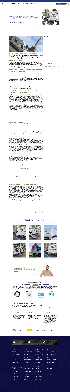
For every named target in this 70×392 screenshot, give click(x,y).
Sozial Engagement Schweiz (51, 349)
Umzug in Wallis (49, 374)
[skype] (42, 212)
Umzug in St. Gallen (50, 366)
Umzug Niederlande (15, 379)
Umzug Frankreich (14, 374)
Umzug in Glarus (26, 379)
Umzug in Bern (26, 374)
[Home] (5, 3)
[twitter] (37, 212)
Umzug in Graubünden (38, 366)
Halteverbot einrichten (38, 359)
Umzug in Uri (49, 371)
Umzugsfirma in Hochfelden (49, 40)
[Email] (36, 389)
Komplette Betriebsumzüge (28, 351)
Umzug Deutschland (15, 371)
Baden (46, 66)
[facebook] (35, 212)
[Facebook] (33, 389)
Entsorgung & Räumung (18, 256)
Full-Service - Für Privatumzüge (17, 238)
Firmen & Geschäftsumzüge (28, 349)
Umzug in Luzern (37, 369)
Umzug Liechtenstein (15, 376)
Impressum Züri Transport (50, 362)
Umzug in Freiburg (26, 376)
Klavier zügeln (26, 362)
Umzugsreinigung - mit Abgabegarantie (34, 238)
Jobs (48, 352)
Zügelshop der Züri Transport (51, 359)
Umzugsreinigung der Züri (39, 354)
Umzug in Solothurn (38, 379)
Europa (14, 19)
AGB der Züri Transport (50, 357)
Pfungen (58, 66)
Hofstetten (46, 68)
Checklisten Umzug (38, 362)
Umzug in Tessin (49, 368)
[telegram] (41, 212)
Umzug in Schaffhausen (38, 376)
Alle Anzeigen (46, 307)
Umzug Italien (14, 373)
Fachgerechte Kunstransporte (28, 352)
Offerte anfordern (12, 22)
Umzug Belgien (14, 368)
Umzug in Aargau (26, 366)
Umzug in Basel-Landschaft (27, 371)
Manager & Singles (14, 351)
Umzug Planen (14, 359)
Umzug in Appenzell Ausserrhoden (28, 368)
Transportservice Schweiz (27, 359)
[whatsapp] (39, 212)
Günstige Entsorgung (38, 357)
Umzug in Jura (37, 368)
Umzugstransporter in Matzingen (50, 42)
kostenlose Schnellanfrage (61, 3)
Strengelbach (56, 68)
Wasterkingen (51, 68)
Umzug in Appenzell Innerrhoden (28, 369)
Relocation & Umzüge (27, 357)
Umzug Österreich (14, 381)
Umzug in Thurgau (49, 369)
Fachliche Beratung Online (39, 351)
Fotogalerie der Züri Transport (51, 354)
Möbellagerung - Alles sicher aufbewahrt (49, 238)
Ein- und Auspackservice (34, 256)
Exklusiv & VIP (14, 352)
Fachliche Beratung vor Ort (39, 349)
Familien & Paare (14, 349)
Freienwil (54, 66)
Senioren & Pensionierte (15, 354)
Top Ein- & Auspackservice (39, 352)
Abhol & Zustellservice (15, 362)
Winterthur (49, 66)
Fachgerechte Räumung (15, 357)
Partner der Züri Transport (50, 351)
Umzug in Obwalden (38, 374)
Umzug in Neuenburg (38, 371)
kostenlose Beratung (21, 22)
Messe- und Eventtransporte (28, 354)
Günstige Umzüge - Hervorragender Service (49, 255)
